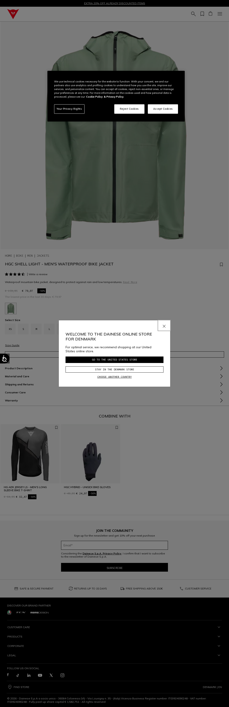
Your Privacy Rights (69, 108)
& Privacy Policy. (114, 96)
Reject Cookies (129, 108)
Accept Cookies (163, 108)
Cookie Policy (94, 96)
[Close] (164, 325)
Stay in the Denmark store (114, 369)
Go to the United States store (114, 359)
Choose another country (114, 376)
